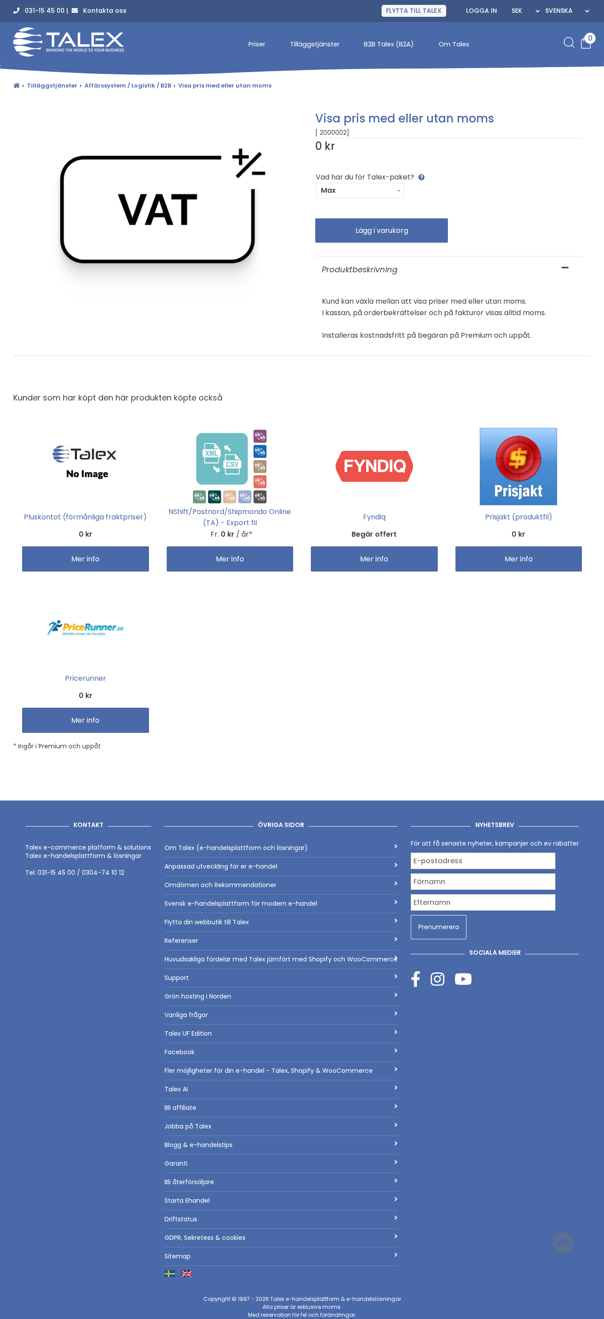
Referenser (181, 940)
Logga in (481, 11)
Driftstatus (180, 1219)
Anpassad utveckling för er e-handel (220, 866)
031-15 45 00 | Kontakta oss (72, 11)
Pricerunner (85, 678)
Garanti (175, 1163)
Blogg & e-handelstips (198, 1144)
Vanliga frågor (186, 1014)
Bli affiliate (180, 1107)
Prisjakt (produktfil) (518, 517)
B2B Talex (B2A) (389, 44)
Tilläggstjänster (315, 44)
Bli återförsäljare (189, 1182)
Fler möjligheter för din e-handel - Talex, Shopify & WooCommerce (268, 1070)
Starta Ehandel (187, 1200)
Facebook (179, 1052)
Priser (256, 44)
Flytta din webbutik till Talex (206, 922)
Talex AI (176, 1089)
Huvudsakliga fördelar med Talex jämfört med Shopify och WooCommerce (281, 959)
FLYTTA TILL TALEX (414, 11)
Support (176, 977)
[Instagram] (443, 979)
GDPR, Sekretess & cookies (204, 1237)
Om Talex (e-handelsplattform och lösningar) (236, 847)
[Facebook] (421, 979)
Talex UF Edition (188, 1033)
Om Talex (454, 44)
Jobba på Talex (187, 1126)
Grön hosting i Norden (197, 996)
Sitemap (177, 1256)
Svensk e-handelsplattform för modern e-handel (240, 903)
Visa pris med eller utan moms (224, 85)
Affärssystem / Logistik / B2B (127, 85)
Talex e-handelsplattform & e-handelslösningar (335, 1299)
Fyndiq (374, 517)
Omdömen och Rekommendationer (220, 885)
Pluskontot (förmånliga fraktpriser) (85, 517)
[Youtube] (463, 979)
